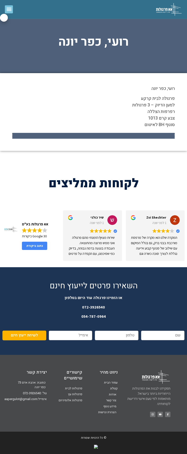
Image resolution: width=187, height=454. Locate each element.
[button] (9, 9)
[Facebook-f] (167, 414)
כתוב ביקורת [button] (35, 246)
